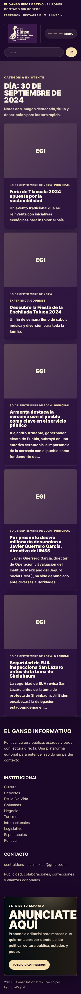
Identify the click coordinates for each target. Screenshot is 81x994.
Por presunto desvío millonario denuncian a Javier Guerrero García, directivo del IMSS (36, 544)
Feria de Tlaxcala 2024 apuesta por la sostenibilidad (35, 196)
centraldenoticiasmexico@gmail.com (35, 864)
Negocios (12, 810)
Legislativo (13, 828)
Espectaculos (15, 834)
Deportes (12, 793)
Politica (10, 840)
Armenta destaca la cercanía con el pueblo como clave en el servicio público (38, 418)
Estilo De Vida (16, 799)
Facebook (12, 15)
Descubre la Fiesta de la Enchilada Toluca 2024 (36, 310)
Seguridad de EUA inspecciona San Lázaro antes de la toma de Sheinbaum (36, 669)
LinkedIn (56, 15)
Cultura (10, 787)
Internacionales (17, 822)
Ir (71, 52)
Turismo (11, 816)
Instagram (32, 15)
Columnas (12, 805)
